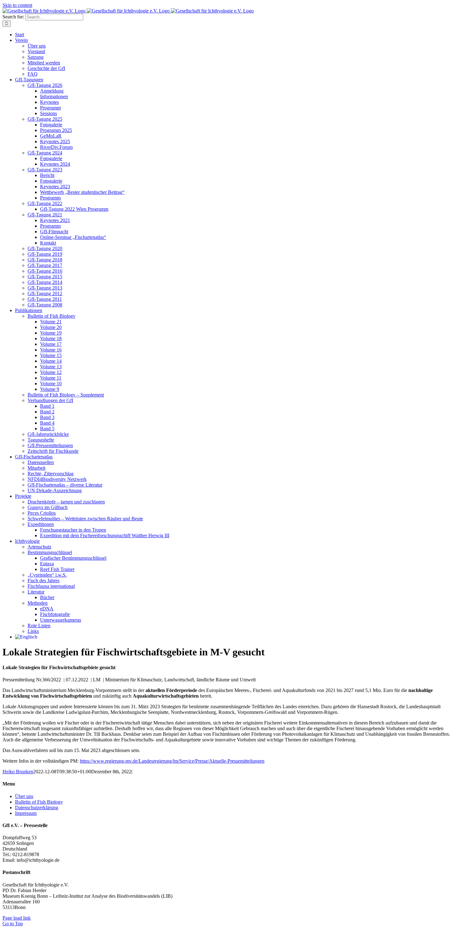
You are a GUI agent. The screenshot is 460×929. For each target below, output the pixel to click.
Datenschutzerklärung (36, 807)
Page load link (17, 918)
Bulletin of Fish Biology (39, 802)
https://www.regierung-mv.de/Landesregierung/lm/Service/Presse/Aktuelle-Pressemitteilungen (172, 761)
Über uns (24, 796)
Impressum (26, 813)
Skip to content (17, 5)
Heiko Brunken (18, 771)
